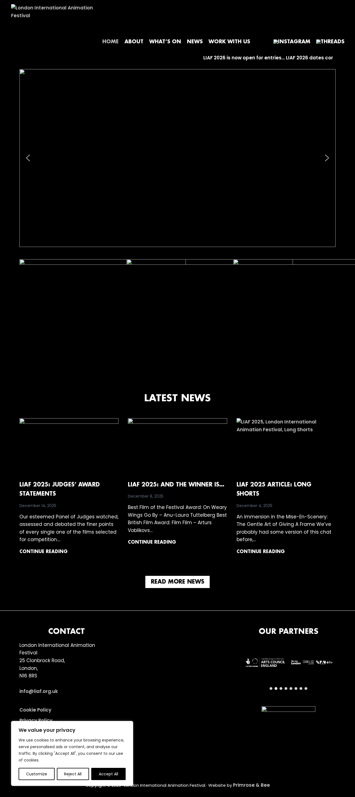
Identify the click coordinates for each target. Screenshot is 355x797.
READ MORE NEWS (177, 582)
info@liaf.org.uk (38, 691)
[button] (177, 158)
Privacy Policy (35, 720)
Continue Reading (43, 552)
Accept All (108, 774)
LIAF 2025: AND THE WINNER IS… (176, 485)
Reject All (73, 774)
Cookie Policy (35, 710)
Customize (36, 774)
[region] (72, 753)
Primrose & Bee (251, 785)
